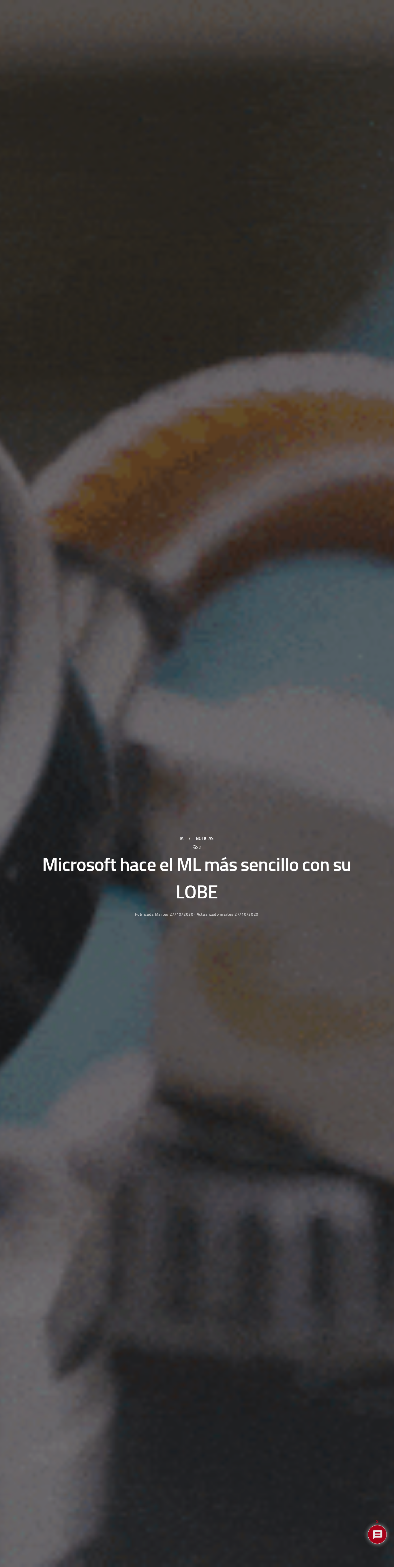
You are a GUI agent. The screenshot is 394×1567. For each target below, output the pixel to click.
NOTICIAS (204, 838)
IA (181, 838)
